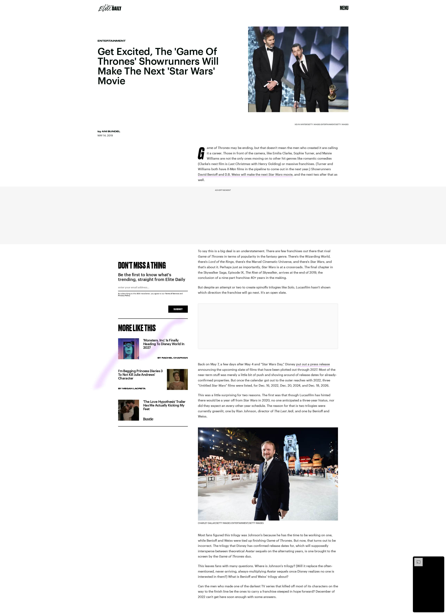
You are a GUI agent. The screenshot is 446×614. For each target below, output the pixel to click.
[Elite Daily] (110, 8)
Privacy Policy (124, 295)
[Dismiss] (440, 560)
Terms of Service (172, 293)
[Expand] (417, 560)
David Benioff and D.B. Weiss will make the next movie (245, 174)
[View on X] (268, 326)
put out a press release (313, 364)
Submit (178, 309)
